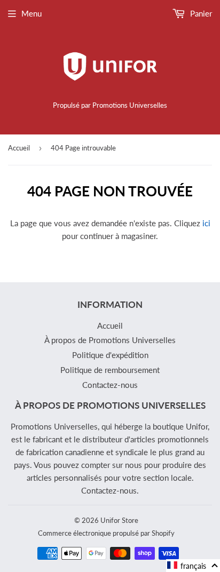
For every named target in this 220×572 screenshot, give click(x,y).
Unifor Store (119, 520)
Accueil (19, 148)
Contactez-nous (110, 385)
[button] (193, 565)
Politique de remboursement (110, 370)
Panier (200, 13)
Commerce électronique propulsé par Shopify (106, 533)
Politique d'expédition (110, 355)
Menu (31, 13)
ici (206, 223)
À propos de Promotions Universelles (110, 340)
